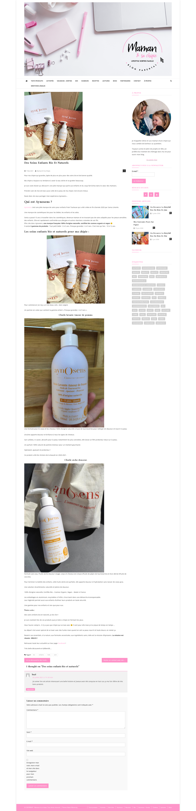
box (151, 276)
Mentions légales (38, 86)
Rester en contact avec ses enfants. (116, 660)
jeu (163, 306)
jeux (134, 310)
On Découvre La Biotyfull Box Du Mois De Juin (160, 209)
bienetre (164, 272)
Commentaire (32, 710)
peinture (151, 314)
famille (162, 298)
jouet (150, 310)
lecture (166, 310)
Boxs (115, 81)
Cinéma (155, 807)
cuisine (136, 293)
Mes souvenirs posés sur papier (144, 223)
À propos (147, 81)
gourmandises (139, 306)
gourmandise (157, 302)
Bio (76, 81)
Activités (50, 81)
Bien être (28, 167)
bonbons (143, 276)
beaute (136, 272)
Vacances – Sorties (64, 81)
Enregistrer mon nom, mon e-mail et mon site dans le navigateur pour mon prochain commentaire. (33, 771)
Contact (137, 81)
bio (34, 655)
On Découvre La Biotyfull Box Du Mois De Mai (160, 235)
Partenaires (125, 81)
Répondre (30, 689)
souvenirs (137, 323)
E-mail (30, 741)
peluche (162, 314)
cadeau (161, 285)
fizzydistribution (140, 302)
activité (136, 268)
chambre (147, 289)
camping (136, 289)
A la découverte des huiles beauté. (38, 660)
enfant (136, 298)
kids (49, 655)
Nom (29, 732)
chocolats (159, 289)
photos (136, 319)
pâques (146, 319)
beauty (145, 272)
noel (142, 314)
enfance (159, 293)
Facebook (61, 643)
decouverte (147, 293)
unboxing (149, 323)
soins (161, 319)
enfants (41, 655)
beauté (154, 272)
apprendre (161, 268)
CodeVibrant (82, 807)
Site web (30, 750)
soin (55, 655)
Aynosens (28, 207)
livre (135, 314)
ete (154, 298)
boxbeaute (161, 276)
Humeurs (85, 81)
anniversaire (148, 268)
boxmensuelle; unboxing (144, 285)
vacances (161, 323)
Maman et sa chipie (43, 171)
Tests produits (37, 81)
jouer (142, 310)
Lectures (106, 81)
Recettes (95, 81)
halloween (153, 306)
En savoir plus (152, 160)
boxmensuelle (139, 281)
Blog (40, 167)
